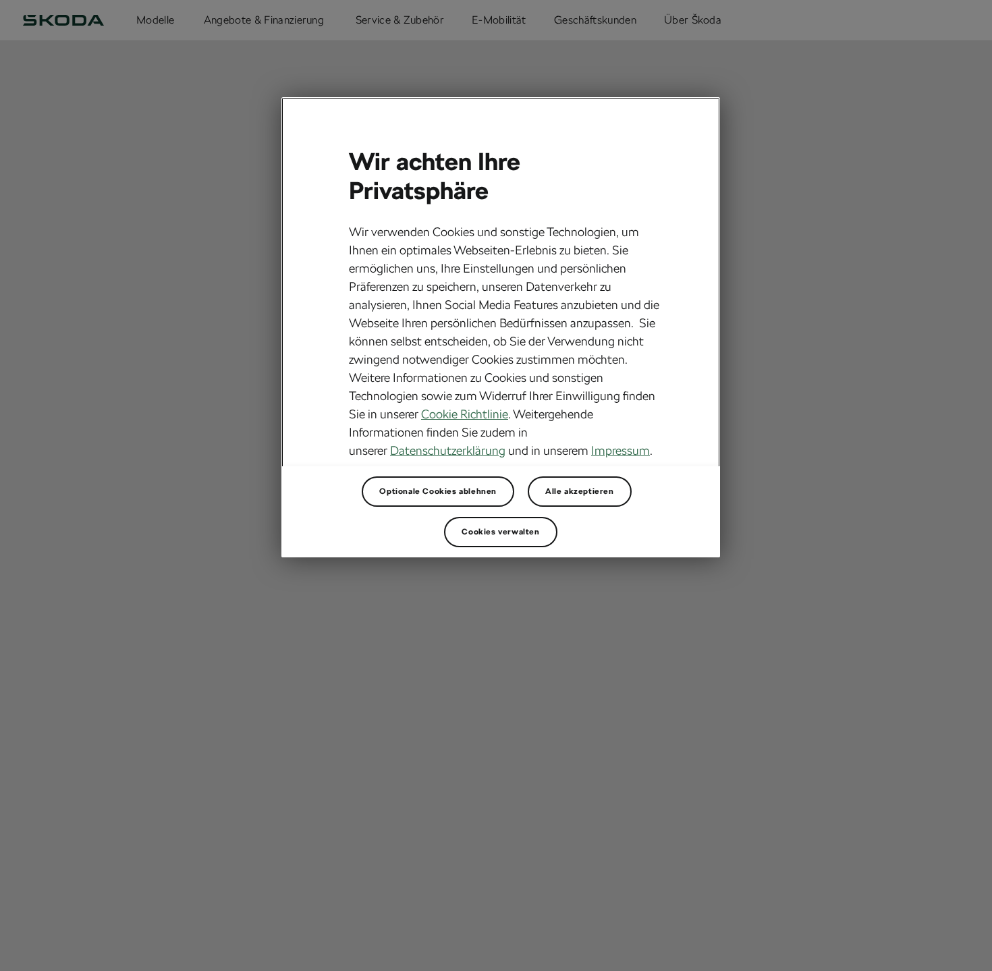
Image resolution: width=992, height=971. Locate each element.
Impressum (620, 450)
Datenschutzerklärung (447, 450)
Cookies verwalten (500, 531)
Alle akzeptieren (579, 491)
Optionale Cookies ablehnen (438, 491)
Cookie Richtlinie (464, 414)
